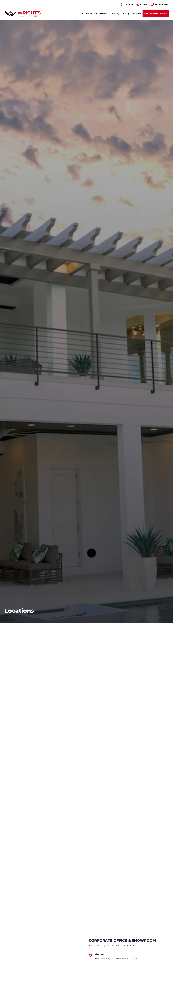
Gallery (126, 14)
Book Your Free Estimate (155, 14)
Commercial (101, 14)
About (136, 14)
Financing (115, 14)
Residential (87, 14)
